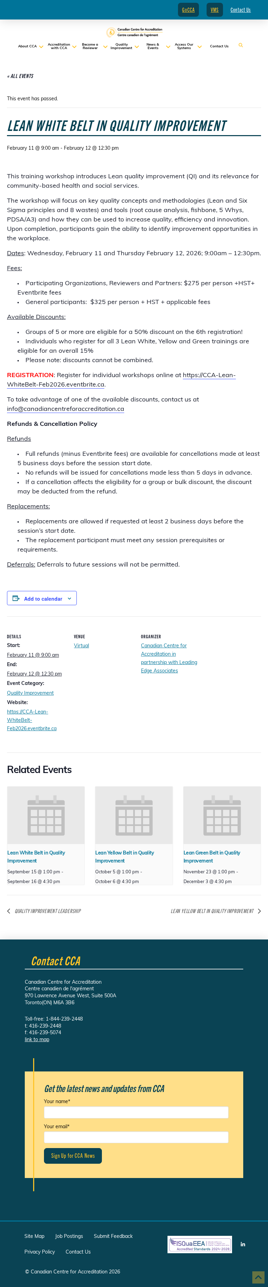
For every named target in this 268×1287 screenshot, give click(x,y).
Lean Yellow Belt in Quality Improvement (212, 910)
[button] (240, 45)
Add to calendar (43, 598)
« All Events (20, 75)
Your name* (57, 1102)
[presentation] (45, 815)
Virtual (81, 646)
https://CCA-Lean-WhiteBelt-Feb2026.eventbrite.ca (32, 721)
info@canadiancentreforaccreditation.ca (65, 409)
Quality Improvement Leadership (47, 910)
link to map (37, 1040)
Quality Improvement (30, 693)
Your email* (56, 1127)
